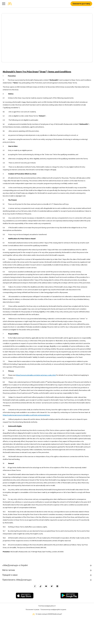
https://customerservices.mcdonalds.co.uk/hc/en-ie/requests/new (26, 415)
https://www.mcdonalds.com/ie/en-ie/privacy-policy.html (36, 375)
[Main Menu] (3, 3)
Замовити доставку (81, 4)
